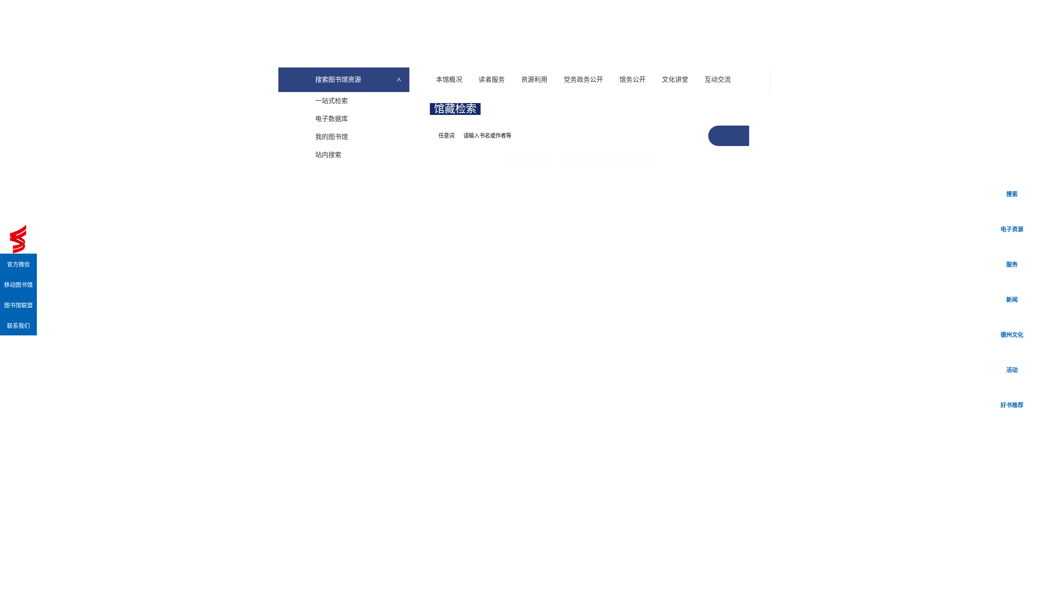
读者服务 (492, 79)
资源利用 (534, 79)
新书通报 (583, 158)
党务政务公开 (583, 79)
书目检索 (530, 158)
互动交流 (718, 79)
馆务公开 (632, 79)
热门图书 (635, 158)
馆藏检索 (455, 109)
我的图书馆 (331, 136)
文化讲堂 (675, 79)
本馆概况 (449, 79)
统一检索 (509, 109)
